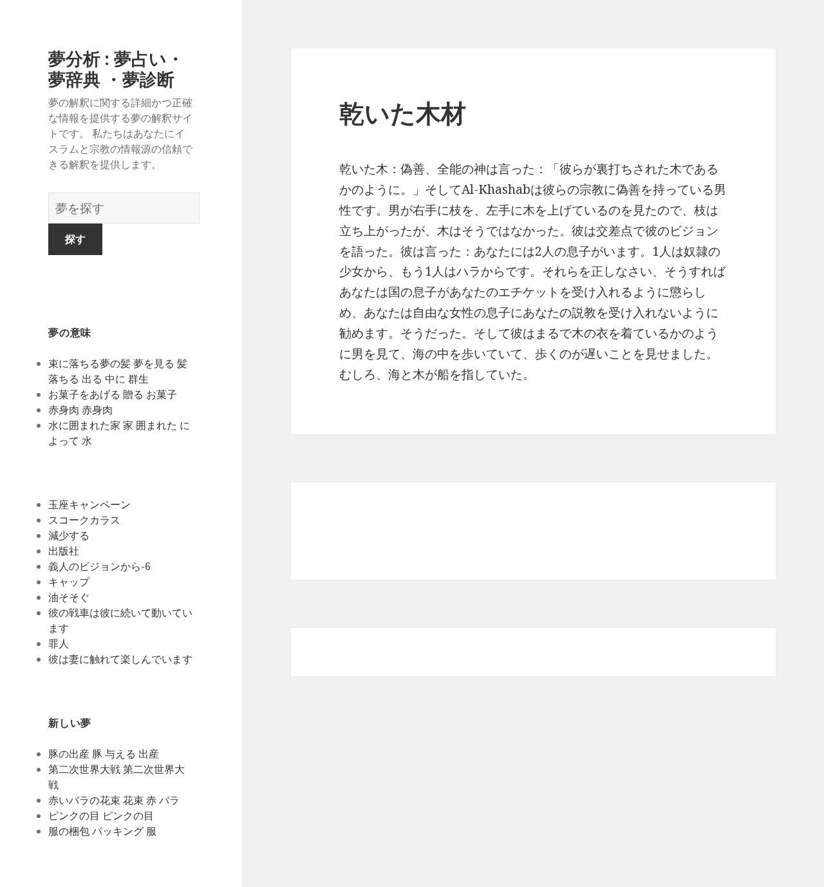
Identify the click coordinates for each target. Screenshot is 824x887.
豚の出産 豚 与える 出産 (103, 754)
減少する (68, 535)
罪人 (58, 643)
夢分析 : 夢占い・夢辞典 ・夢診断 (116, 68)
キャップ (68, 582)
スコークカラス (84, 520)
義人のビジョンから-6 (100, 566)
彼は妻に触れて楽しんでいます (120, 659)
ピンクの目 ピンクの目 (101, 815)
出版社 (63, 551)
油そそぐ (68, 597)
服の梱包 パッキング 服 (102, 831)
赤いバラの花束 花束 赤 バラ (114, 800)
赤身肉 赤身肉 (80, 410)
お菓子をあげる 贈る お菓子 (112, 394)
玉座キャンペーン (89, 504)
